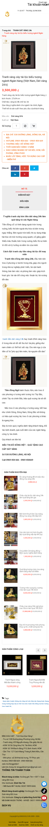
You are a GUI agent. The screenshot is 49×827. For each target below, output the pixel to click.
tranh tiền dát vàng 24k (13, 339)
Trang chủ (6, 30)
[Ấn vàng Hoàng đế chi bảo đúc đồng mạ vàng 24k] (11, 483)
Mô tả (24, 189)
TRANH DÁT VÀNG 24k (22, 30)
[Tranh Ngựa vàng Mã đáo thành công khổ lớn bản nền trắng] (12, 665)
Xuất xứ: (5, 120)
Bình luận (24, 207)
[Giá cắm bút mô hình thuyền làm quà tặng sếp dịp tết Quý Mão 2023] (11, 538)
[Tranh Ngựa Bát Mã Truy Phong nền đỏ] (37, 665)
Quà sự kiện (12, 825)
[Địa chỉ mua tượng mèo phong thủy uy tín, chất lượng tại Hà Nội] (11, 631)
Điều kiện (24, 201)
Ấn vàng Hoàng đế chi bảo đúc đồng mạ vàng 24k (32, 478)
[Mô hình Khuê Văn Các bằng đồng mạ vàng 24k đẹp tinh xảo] (11, 520)
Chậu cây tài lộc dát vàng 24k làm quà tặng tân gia (31, 496)
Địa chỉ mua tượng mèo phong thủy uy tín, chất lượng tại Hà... (31, 626)
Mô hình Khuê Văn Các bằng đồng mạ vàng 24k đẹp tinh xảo (31, 516)
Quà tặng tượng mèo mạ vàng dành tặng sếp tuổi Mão (31, 570)
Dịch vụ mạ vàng (37, 825)
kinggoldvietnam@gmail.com (29, 767)
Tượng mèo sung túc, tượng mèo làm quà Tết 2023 (30, 589)
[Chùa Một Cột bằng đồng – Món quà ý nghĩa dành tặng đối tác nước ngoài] (11, 557)
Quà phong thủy (36, 822)
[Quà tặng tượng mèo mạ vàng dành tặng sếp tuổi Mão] (11, 575)
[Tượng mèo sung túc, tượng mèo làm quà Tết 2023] (11, 594)
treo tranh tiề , (7, 706)
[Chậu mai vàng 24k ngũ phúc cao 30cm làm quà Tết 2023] (11, 612)
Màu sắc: (6, 116)
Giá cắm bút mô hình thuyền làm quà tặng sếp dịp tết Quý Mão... (30, 534)
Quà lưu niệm (24, 825)
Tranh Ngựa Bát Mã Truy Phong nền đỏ (37, 681)
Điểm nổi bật (24, 195)
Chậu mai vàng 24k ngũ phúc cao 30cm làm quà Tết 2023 (31, 607)
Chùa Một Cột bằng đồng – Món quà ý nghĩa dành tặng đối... (30, 553)
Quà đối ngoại (23, 822)
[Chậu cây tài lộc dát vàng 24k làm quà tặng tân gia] (11, 501)
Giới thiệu (12, 822)
